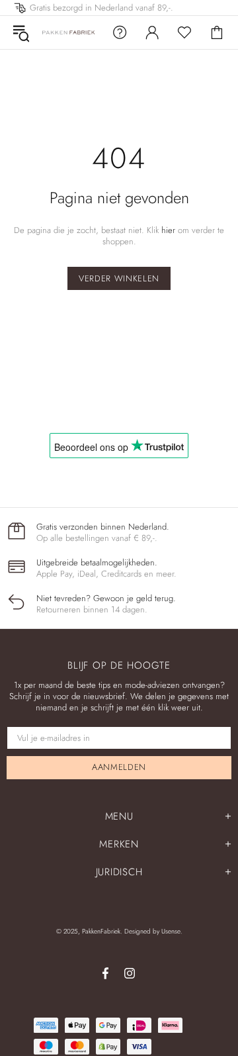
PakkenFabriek (68, 32)
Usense (170, 931)
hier (168, 230)
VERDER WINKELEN (119, 278)
